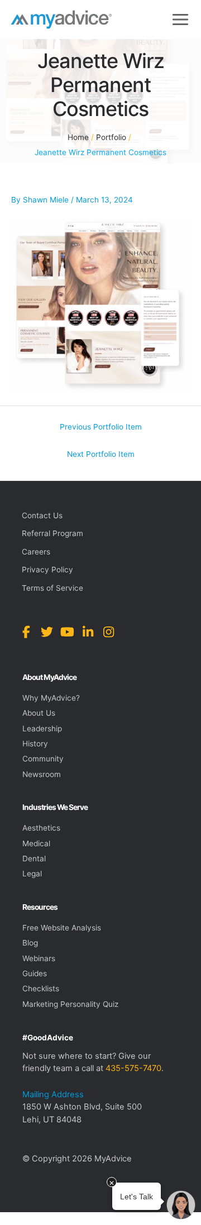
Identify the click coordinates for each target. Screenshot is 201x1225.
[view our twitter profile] (46, 632)
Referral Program (52, 533)
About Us (38, 712)
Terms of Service (52, 587)
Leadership (42, 728)
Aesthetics (41, 827)
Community (43, 758)
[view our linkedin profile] (88, 632)
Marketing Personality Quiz (70, 1004)
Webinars (38, 958)
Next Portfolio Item (101, 454)
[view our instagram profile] (108, 632)
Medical (36, 843)
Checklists (40, 988)
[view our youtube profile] (67, 632)
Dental (34, 858)
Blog (30, 942)
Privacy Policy (47, 569)
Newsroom (41, 774)
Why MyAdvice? (51, 697)
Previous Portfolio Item (101, 426)
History (35, 743)
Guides (34, 973)
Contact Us (42, 515)
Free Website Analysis (61, 927)
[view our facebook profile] (26, 632)
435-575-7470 (133, 1068)
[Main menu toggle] (180, 19)
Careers (36, 551)
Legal (32, 873)
